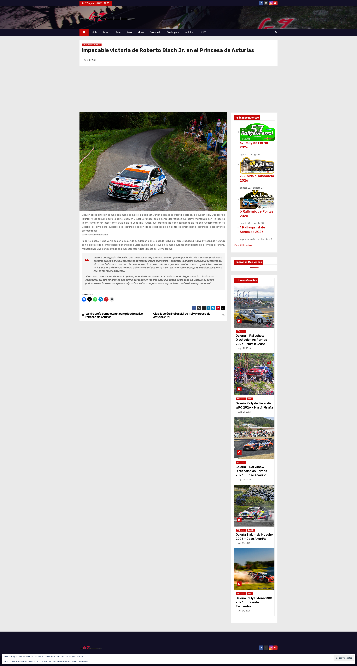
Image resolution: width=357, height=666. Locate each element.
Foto (105, 32)
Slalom (251, 530)
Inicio (94, 32)
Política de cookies (80, 661)
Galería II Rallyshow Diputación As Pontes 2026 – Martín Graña (251, 340)
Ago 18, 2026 (244, 479)
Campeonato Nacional (91, 45)
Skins (129, 32)
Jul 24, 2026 (244, 610)
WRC (249, 399)
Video (141, 32)
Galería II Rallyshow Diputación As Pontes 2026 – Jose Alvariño (251, 471)
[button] (276, 32)
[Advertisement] (178, 91)
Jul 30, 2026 (244, 543)
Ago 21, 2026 (244, 348)
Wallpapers (173, 32)
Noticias (189, 32)
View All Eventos (243, 245)
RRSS (204, 32)
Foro (118, 32)
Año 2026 (240, 331)
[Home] (84, 32)
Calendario (155, 32)
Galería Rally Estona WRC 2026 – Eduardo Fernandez (254, 602)
